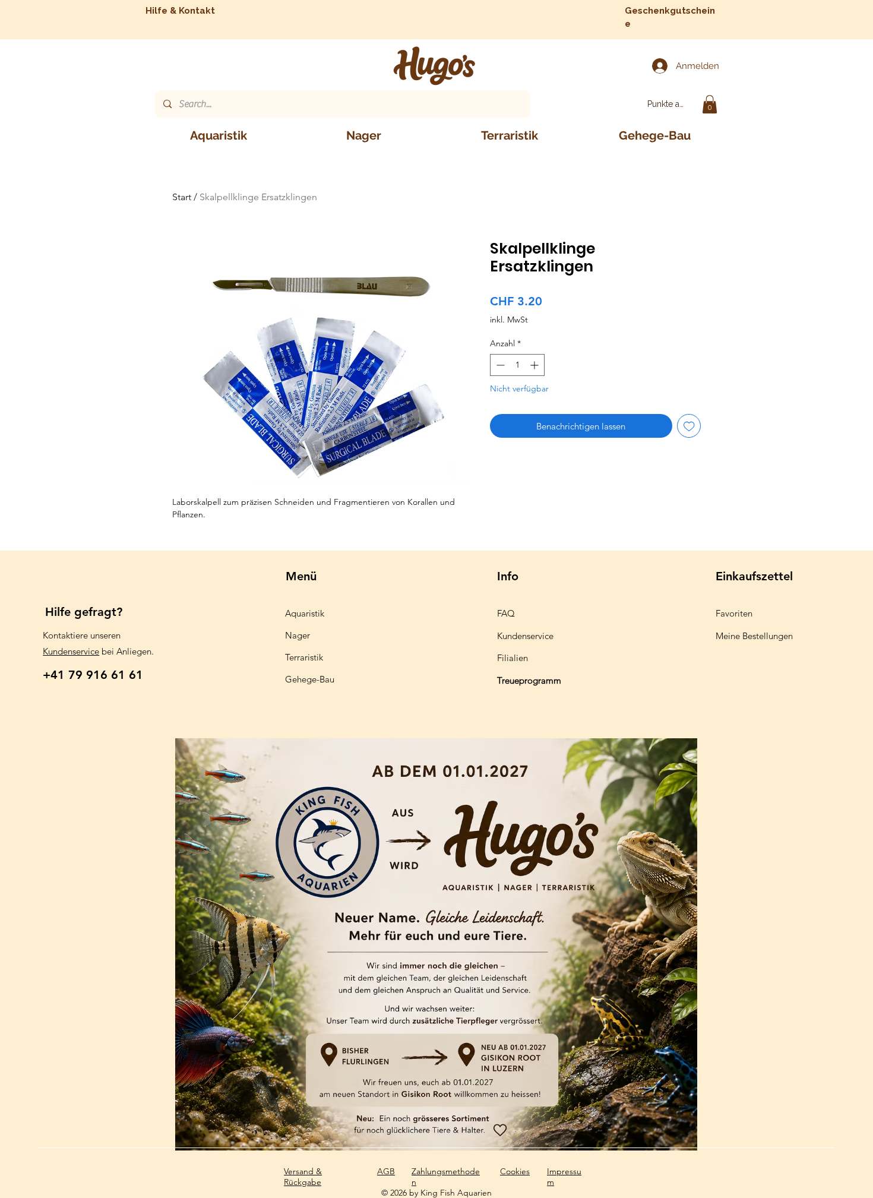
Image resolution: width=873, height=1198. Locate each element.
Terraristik (304, 657)
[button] (709, 104)
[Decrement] (499, 365)
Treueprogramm (529, 680)
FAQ (506, 613)
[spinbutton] (517, 365)
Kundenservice (71, 651)
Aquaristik (304, 613)
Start (181, 197)
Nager (297, 635)
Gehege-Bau (309, 679)
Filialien (512, 657)
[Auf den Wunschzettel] (689, 426)
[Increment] (535, 365)
